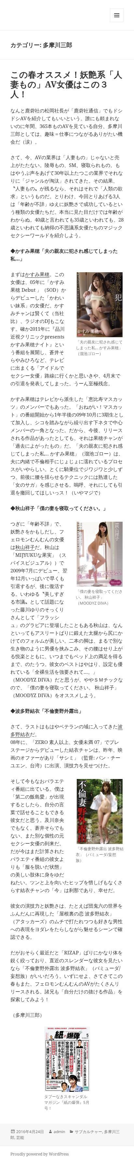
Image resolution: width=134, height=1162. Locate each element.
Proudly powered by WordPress (39, 1154)
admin (59, 1131)
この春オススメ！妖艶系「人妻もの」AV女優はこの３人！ (66, 84)
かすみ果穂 (37, 274)
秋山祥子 (25, 547)
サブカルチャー (88, 1131)
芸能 (20, 1137)
